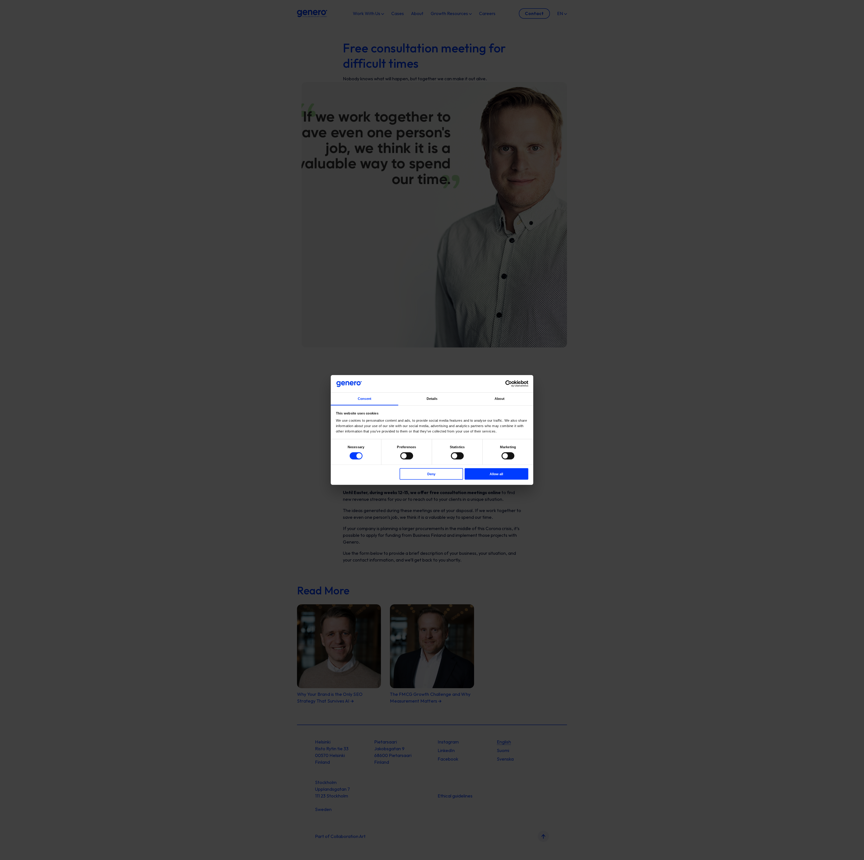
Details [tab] (432, 399)
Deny (431, 474)
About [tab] (499, 399)
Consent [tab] (364, 399)
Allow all (496, 474)
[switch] (406, 455)
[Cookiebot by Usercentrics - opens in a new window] (508, 383)
